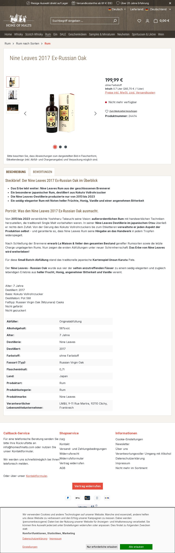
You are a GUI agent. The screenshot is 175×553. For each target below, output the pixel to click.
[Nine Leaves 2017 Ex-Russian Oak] (60, 113)
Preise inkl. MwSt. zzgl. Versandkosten (130, 92)
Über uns (122, 449)
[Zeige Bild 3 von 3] (65, 147)
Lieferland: (137, 9)
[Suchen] (115, 20)
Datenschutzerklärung (130, 458)
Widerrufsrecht (69, 453)
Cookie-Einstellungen (129, 439)
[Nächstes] (95, 113)
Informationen (126, 433)
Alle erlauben (136, 546)
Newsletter (123, 444)
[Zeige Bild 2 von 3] (60, 147)
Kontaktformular (36, 476)
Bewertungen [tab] (42, 172)
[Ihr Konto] (147, 20)
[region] (52, 113)
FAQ (62, 439)
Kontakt (64, 444)
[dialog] (87, 530)
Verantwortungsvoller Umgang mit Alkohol (143, 453)
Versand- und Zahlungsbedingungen (83, 449)
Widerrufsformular (71, 458)
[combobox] (81, 20)
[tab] (16, 172)
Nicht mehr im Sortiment (131, 468)
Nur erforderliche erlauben (102, 546)
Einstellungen (30, 546)
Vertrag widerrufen (71, 463)
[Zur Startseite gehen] (18, 20)
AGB (62, 468)
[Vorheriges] (25, 113)
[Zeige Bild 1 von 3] (55, 147)
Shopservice (69, 433)
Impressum (123, 463)
